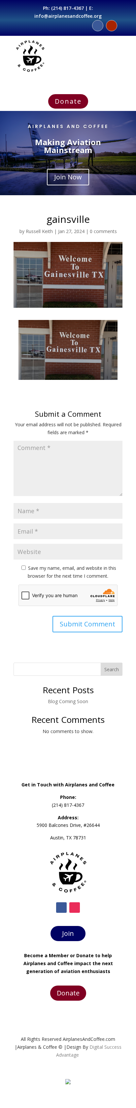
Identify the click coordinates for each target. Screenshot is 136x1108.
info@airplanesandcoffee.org (68, 16)
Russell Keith (39, 231)
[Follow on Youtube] (111, 25)
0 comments (103, 231)
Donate (68, 101)
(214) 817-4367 (67, 8)
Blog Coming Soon (68, 701)
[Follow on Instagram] (74, 907)
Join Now (68, 176)
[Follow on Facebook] (97, 25)
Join (68, 933)
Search (111, 669)
